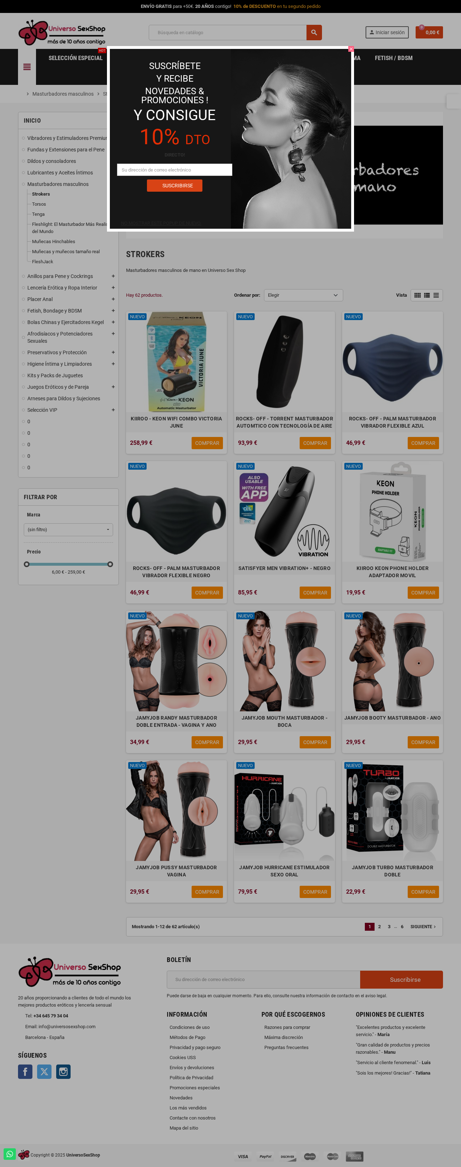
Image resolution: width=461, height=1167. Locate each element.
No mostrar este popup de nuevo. (161, 223)
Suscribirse (177, 185)
